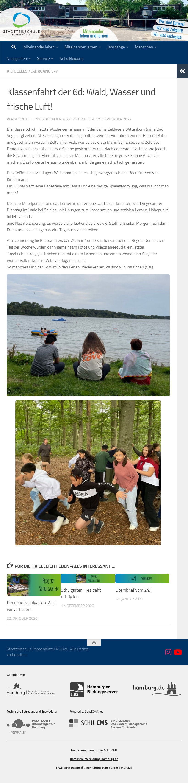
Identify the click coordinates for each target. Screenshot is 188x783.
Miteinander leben (39, 47)
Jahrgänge (116, 47)
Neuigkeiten (17, 58)
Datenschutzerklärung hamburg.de (94, 759)
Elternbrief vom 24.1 (134, 590)
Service (43, 58)
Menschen (144, 47)
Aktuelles (17, 71)
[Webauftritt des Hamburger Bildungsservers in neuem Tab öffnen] (94, 689)
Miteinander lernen (81, 47)
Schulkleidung (71, 58)
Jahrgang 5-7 (44, 71)
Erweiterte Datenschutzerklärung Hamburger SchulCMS (94, 768)
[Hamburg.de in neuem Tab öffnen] (157, 689)
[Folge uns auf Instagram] (168, 652)
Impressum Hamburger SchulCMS (94, 750)
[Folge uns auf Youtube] (177, 652)
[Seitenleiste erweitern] (182, 71)
